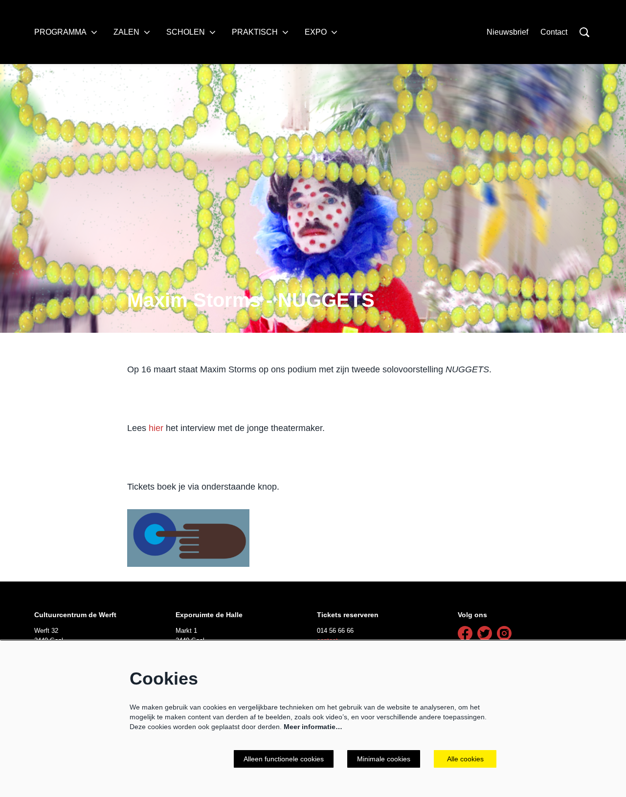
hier (156, 428)
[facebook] (465, 633)
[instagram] (504, 633)
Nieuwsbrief (507, 32)
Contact (553, 32)
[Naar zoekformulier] (584, 32)
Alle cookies (465, 759)
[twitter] (484, 633)
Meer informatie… (313, 727)
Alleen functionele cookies (284, 759)
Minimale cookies (383, 759)
